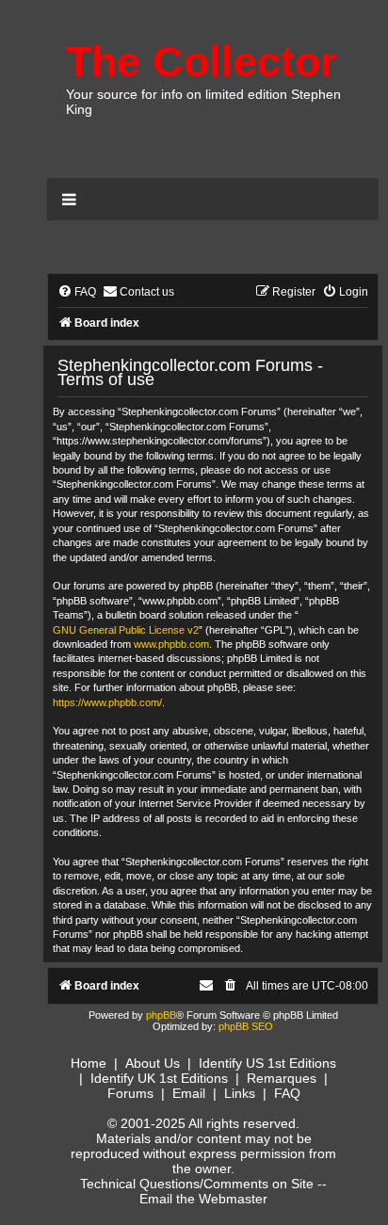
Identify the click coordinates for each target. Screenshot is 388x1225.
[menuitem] (76, 292)
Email (188, 1093)
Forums (130, 1093)
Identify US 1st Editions (267, 1063)
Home (88, 1063)
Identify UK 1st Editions (159, 1078)
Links (239, 1093)
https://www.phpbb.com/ (107, 702)
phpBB (161, 1015)
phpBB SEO (245, 1026)
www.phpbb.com (171, 644)
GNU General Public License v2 (126, 630)
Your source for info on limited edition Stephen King (203, 102)
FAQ (287, 1093)
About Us (152, 1063)
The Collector (201, 62)
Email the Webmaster (203, 1198)
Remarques (281, 1078)
